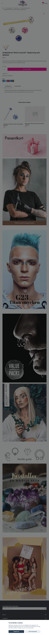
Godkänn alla (16, 631)
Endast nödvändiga (33, 631)
